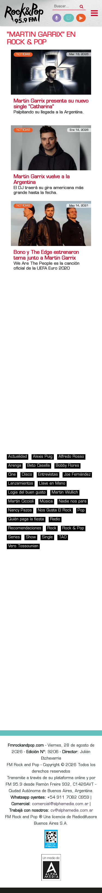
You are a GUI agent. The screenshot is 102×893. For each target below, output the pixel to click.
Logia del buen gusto (27, 493)
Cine (12, 475)
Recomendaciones (24, 528)
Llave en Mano (52, 484)
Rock (51, 528)
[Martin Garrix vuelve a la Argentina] (51, 148)
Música (46, 502)
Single (47, 537)
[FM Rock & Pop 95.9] (22, 13)
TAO (63, 537)
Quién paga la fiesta (26, 519)
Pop (81, 510)
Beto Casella (38, 466)
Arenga (14, 466)
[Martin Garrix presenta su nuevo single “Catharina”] (51, 72)
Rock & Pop (73, 528)
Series (14, 537)
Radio (55, 519)
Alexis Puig (42, 457)
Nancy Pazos (20, 510)
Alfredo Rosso (71, 457)
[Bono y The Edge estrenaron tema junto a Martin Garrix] (51, 223)
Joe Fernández (77, 475)
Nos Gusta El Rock (55, 510)
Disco (27, 475)
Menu (94, 14)
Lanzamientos (20, 484)
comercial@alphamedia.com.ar (60, 804)
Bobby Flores (67, 466)
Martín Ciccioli (21, 502)
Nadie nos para (72, 502)
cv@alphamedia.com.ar (72, 811)
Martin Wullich (65, 493)
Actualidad (17, 457)
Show (31, 537)
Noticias (23, 54)
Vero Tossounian (23, 546)
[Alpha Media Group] (51, 867)
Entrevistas (48, 475)
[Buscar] (81, 5)
